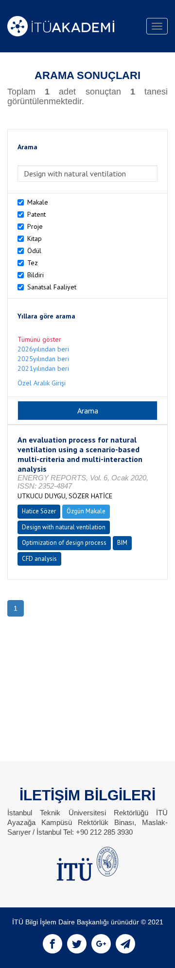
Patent (36, 214)
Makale (37, 202)
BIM (122, 543)
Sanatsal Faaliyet (51, 287)
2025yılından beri (43, 358)
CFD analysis (39, 559)
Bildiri (35, 274)
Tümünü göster (39, 339)
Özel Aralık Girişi (42, 383)
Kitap (34, 238)
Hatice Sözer (39, 511)
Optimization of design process (64, 543)
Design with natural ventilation (63, 527)
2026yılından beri (43, 349)
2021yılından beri (43, 368)
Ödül (34, 250)
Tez (32, 262)
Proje (35, 226)
